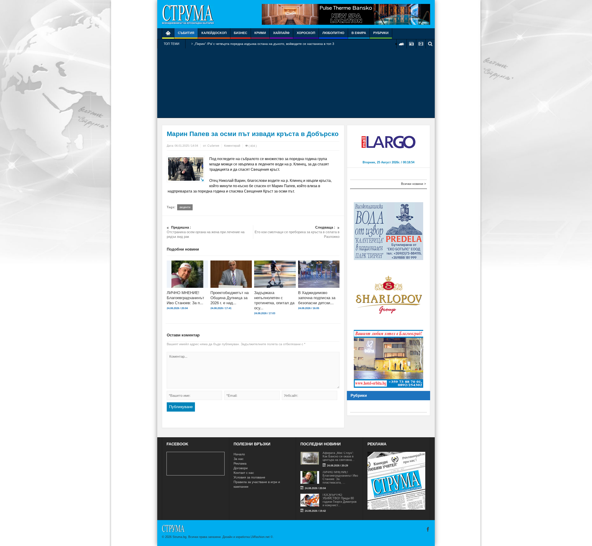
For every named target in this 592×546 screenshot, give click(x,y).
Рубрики (380, 33)
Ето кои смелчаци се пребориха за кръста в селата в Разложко (297, 232)
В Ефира (359, 33)
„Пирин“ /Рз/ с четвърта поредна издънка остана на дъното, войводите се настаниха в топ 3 (264, 44)
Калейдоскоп (214, 33)
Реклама (240, 463)
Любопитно (333, 33)
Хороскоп (306, 33)
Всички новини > (413, 184)
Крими (260, 33)
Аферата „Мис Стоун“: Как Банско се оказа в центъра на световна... (339, 456)
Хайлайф (281, 33)
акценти (184, 207)
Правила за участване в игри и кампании (257, 484)
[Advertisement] (296, 83)
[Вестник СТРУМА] (188, 14)
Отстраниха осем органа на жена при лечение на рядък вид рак (205, 232)
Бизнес (240, 33)
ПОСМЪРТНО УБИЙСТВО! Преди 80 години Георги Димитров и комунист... (340, 500)
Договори (241, 468)
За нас (239, 459)
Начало (239, 454)
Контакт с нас (244, 473)
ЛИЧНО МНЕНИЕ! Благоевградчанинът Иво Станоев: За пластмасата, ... (340, 477)
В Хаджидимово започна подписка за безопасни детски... (316, 298)
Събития (186, 33)
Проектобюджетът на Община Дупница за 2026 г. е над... (229, 298)
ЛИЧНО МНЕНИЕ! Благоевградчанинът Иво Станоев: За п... (185, 298)
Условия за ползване (249, 477)
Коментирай (232, 145)
